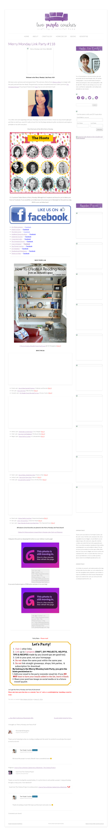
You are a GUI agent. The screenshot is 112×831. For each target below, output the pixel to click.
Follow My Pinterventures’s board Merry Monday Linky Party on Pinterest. (40, 532)
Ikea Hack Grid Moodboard (25, 434)
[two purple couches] (56, 21)
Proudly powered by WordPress (15, 823)
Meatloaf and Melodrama (19, 251)
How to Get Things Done (25, 477)
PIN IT (59, 346)
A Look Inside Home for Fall (63, 718)
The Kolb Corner (16, 232)
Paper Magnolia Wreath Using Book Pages (28, 523)
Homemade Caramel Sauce (25, 431)
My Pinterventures (17, 227)
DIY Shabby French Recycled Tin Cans (29, 393)
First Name (80, 123)
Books (73, 36)
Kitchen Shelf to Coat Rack (24, 518)
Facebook (26, 253)
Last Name (93, 123)
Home (26, 36)
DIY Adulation (15, 248)
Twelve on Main (16, 253)
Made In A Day (15, 229)
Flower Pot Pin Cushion (24, 436)
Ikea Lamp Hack (21, 390)
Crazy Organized (16, 244)
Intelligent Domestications (19, 234)
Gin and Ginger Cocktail (24, 479)
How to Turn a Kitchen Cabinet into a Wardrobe (52, 787)
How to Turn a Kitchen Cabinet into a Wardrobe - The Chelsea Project (35, 767)
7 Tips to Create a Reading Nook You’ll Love (32, 346)
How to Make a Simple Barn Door (27, 475)
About (35, 36)
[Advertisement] (89, 169)
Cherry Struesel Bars (22, 520)
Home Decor (61, 36)
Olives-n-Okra (56, 82)
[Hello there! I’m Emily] (89, 63)
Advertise (84, 36)
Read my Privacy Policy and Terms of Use (95, 823)
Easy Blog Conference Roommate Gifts (20, 718)
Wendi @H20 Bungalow (22, 730)
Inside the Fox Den (17, 236)
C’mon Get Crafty (16, 239)
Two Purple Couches (17, 246)
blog (36, 87)
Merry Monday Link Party (26, 699)
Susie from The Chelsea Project (25, 771)
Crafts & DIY (47, 36)
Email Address (83, 117)
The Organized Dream (18, 241)
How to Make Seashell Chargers (27, 388)
